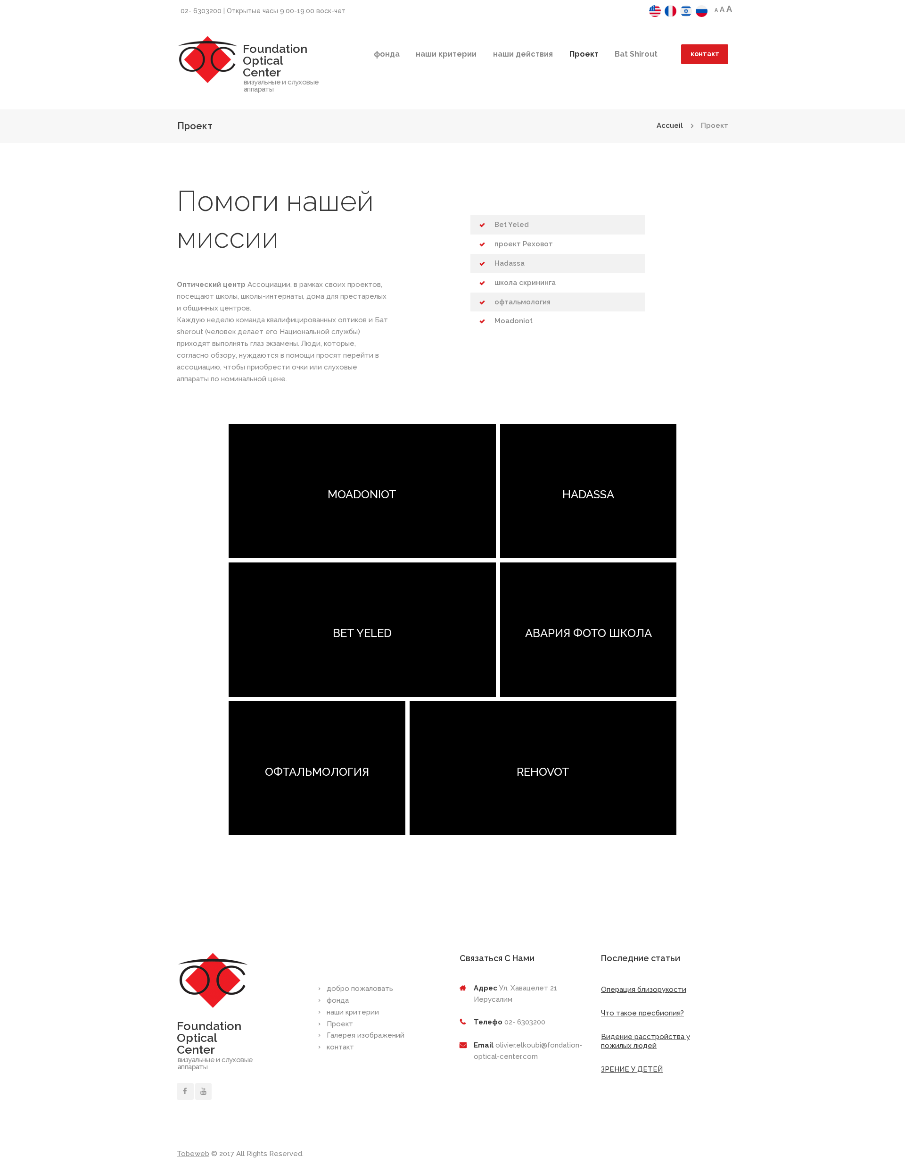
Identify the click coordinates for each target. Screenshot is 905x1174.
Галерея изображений (365, 1035)
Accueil (670, 125)
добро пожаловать (360, 988)
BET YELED (361, 633)
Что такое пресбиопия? (642, 1013)
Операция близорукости (643, 989)
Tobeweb (193, 1153)
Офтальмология (316, 772)
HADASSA (588, 494)
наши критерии (446, 54)
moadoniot (362, 494)
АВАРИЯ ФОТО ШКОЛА (588, 633)
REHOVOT (543, 772)
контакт (705, 54)
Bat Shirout (636, 54)
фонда (387, 54)
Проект (584, 54)
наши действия (523, 54)
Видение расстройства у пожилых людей (645, 1041)
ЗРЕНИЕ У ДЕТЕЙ (632, 1069)
